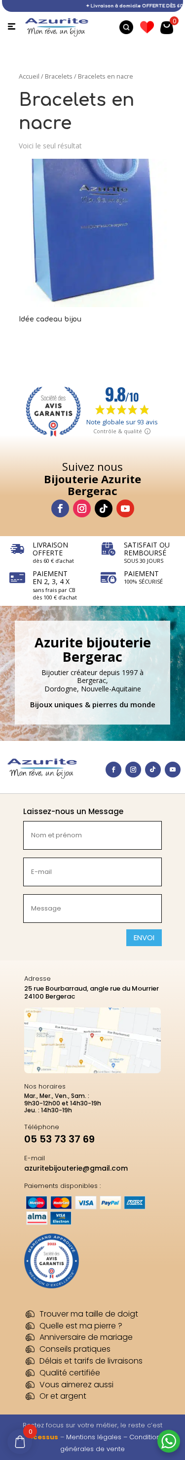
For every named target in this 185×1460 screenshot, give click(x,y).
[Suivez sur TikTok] (103, 508)
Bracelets (59, 76)
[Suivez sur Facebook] (60, 508)
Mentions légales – (97, 1437)
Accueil (29, 76)
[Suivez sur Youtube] (125, 508)
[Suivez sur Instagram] (82, 508)
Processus (39, 1437)
